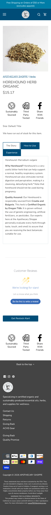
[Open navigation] (4, 14)
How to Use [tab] (30, 145)
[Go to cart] (45, 14)
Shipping (7, 415)
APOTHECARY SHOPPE (15, 76)
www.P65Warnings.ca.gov (37, 503)
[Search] (39, 14)
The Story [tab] (11, 145)
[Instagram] (9, 376)
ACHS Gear (9, 428)
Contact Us (8, 411)
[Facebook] (5, 376)
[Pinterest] (13, 376)
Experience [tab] (11, 152)
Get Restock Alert (20, 318)
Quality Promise (11, 439)
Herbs (32, 76)
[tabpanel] (25, 200)
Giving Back (9, 424)
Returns (7, 419)
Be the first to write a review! (25, 301)
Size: (5, 126)
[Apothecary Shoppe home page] (25, 14)
